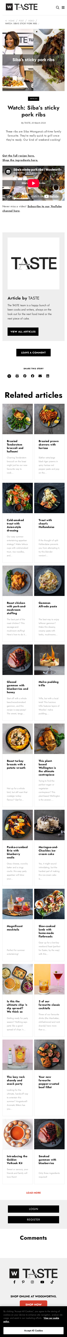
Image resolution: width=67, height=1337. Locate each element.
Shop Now (33, 1305)
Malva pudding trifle (49, 683)
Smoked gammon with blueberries (47, 1159)
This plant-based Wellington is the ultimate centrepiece (47, 768)
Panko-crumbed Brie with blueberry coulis (17, 852)
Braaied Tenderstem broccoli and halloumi (15, 446)
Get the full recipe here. (18, 156)
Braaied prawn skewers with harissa (49, 444)
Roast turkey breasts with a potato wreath (16, 764)
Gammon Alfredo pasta (48, 604)
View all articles (23, 331)
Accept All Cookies (33, 1330)
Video (31, 20)
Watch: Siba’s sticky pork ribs (21, 23)
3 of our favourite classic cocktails (49, 1004)
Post (21, 20)
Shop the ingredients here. (20, 160)
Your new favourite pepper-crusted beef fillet (49, 1082)
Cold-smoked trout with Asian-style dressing (15, 525)
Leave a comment (33, 352)
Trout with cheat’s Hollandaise (47, 523)
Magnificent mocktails (15, 928)
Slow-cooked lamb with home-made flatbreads (47, 931)
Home (12, 20)
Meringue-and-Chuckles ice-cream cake (48, 850)
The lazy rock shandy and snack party (16, 1080)
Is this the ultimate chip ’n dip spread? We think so (17, 1006)
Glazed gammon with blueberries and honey (17, 687)
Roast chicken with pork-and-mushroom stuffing (16, 608)
